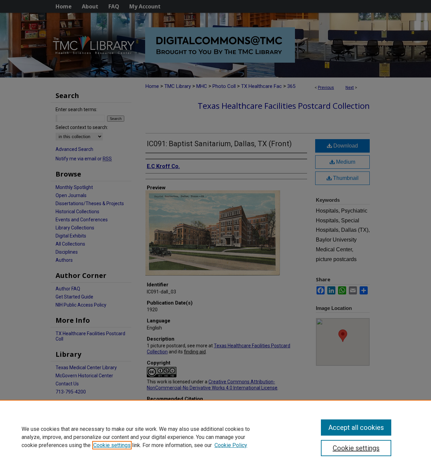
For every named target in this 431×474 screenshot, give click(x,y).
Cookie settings (112, 445)
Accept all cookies (356, 427)
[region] (215, 437)
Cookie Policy (230, 445)
